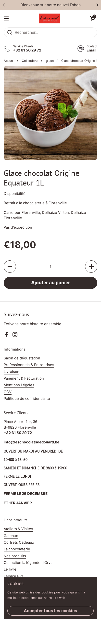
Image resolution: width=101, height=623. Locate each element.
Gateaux (11, 536)
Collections (30, 61)
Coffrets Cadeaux (19, 542)
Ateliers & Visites (18, 529)
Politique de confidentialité (27, 398)
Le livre (10, 569)
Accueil (9, 61)
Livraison (11, 372)
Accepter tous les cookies (50, 610)
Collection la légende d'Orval (28, 562)
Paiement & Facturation (24, 378)
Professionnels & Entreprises (29, 365)
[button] (92, 18)
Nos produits (15, 556)
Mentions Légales (19, 385)
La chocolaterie (17, 549)
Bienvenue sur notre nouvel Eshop (51, 5)
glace (50, 61)
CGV (8, 392)
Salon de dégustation (22, 358)
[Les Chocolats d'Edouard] (49, 18)
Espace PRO (14, 576)
